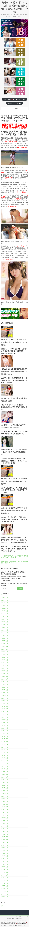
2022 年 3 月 (4, 731)
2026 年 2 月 (4, 613)
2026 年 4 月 (4, 608)
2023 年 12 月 (4, 676)
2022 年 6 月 (4, 722)
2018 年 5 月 (4, 856)
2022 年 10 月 (4, 711)
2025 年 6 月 (4, 627)
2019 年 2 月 (4, 831)
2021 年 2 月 (4, 766)
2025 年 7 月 (4, 624)
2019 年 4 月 (4, 826)
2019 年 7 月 (4, 818)
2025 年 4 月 (4, 633)
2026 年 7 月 (4, 600)
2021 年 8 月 (4, 750)
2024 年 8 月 (4, 654)
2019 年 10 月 (4, 809)
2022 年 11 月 (4, 709)
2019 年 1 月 (4, 834)
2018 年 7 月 (4, 850)
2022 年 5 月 (4, 725)
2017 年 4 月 (4, 891)
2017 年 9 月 (4, 878)
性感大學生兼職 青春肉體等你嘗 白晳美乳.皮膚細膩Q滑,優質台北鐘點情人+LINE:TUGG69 (14, 579)
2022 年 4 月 (4, 728)
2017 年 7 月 (4, 883)
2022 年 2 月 (4, 733)
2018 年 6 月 (4, 853)
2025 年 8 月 (4, 622)
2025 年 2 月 (4, 638)
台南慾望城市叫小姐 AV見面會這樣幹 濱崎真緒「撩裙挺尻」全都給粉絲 (14, 556)
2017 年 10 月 (4, 875)
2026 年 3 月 (4, 611)
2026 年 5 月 (4, 605)
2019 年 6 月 (4, 820)
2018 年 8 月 (4, 848)
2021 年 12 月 (4, 739)
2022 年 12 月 (4, 706)
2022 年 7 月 (4, 720)
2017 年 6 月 (4, 886)
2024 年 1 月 (4, 673)
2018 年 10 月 (4, 842)
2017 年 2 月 (4, 897)
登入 (2, 906)
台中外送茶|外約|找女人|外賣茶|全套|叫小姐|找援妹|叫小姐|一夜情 (14, 7)
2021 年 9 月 (4, 747)
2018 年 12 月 (4, 837)
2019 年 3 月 (4, 829)
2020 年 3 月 (4, 796)
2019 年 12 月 (4, 804)
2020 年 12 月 (4, 771)
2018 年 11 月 (4, 839)
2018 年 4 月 (4, 858)
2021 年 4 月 (4, 760)
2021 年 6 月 (4, 755)
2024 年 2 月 (4, 671)
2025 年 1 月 (4, 641)
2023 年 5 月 (4, 692)
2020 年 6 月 (4, 788)
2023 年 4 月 (4, 695)
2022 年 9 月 (4, 714)
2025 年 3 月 (4, 635)
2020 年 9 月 (4, 780)
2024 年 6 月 (4, 660)
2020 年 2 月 (4, 799)
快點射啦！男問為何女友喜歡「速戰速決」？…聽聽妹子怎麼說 (13, 573)
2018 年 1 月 (4, 867)
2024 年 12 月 (4, 643)
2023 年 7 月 (4, 687)
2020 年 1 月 (4, 801)
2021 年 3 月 (4, 763)
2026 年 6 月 (4, 603)
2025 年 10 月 (4, 616)
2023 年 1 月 (4, 703)
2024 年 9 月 (4, 652)
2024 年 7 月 (4, 657)
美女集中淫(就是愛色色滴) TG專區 (15, 99)
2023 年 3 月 (4, 698)
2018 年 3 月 (4, 861)
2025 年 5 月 (4, 630)
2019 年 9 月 (4, 812)
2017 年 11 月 (4, 872)
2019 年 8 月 (4, 815)
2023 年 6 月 (4, 690)
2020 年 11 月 (4, 774)
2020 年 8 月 (4, 782)
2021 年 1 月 (4, 769)
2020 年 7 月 (4, 785)
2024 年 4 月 (4, 665)
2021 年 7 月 (4, 752)
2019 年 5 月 (4, 823)
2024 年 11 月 (4, 646)
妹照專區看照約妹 (11, 922)
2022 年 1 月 (4, 736)
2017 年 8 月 (4, 880)
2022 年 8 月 (4, 717)
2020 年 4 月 (4, 793)
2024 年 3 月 (4, 668)
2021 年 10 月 (4, 744)
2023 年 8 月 (4, 684)
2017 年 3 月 (4, 894)
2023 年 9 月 (4, 682)
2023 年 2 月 (4, 701)
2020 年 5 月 (4, 790)
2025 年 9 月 (4, 619)
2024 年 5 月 (4, 662)
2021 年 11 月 (4, 741)
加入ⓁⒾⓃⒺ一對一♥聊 (14, 103)
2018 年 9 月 (4, 845)
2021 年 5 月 (4, 758)
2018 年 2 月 (4, 864)
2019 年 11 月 (4, 807)
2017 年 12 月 (4, 869)
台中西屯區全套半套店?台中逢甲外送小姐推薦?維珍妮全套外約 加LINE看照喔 (14, 562)
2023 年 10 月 (4, 679)
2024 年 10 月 (4, 649)
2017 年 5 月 (4, 888)
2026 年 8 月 (4, 597)
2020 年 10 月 (4, 777)
